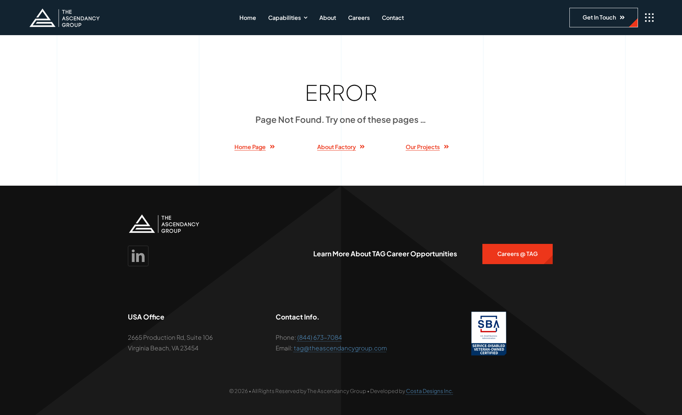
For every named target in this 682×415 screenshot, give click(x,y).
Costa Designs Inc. (429, 390)
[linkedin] (138, 256)
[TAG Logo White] (64, 11)
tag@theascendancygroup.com (340, 348)
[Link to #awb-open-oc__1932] (649, 17)
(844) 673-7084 (319, 337)
